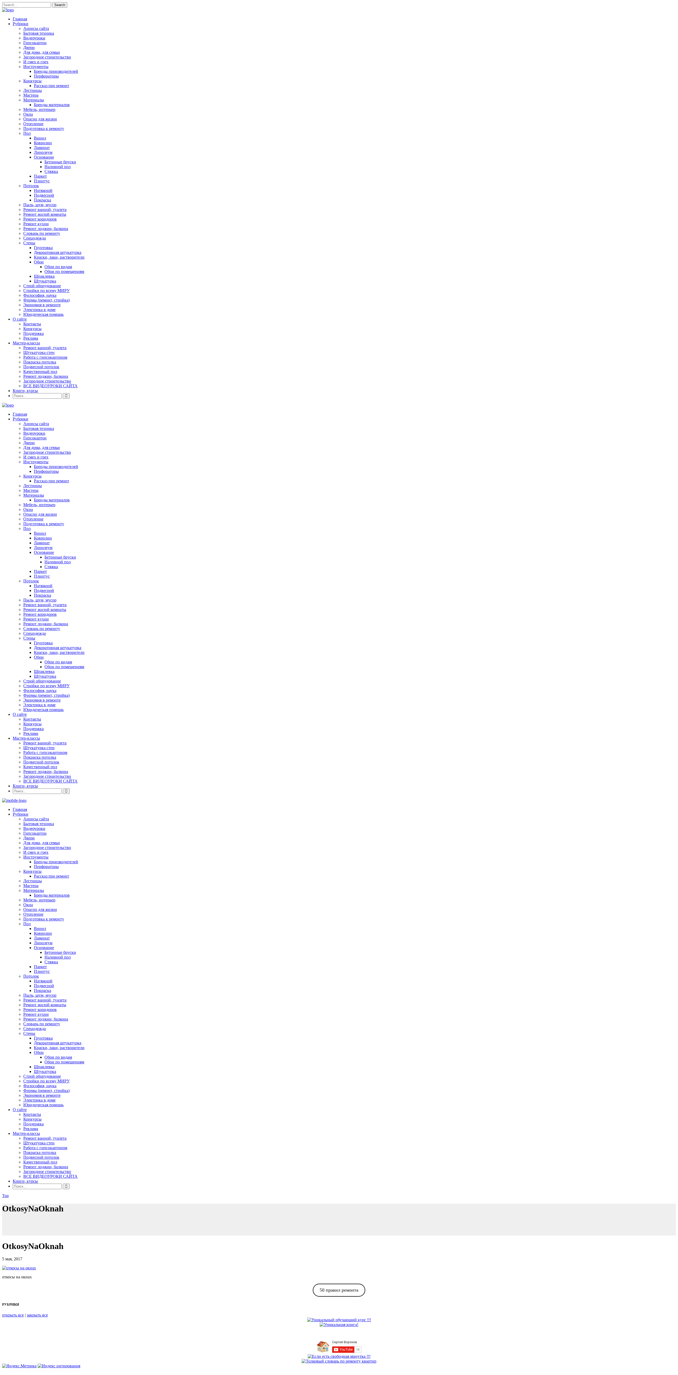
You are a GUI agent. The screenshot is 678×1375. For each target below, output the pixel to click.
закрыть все (37, 1315)
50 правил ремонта (339, 1290)
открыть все (13, 1315)
